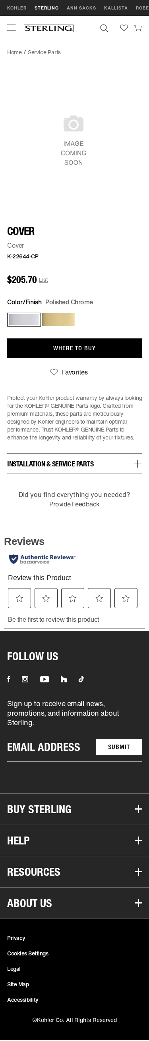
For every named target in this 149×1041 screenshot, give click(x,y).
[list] (74, 730)
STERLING (47, 8)
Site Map (18, 984)
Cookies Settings (27, 953)
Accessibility (23, 999)
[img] (49, 28)
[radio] (22, 320)
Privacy (16, 938)
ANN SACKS (81, 8)
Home (14, 52)
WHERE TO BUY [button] (74, 348)
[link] (138, 27)
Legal (14, 969)
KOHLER (17, 8)
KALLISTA (116, 8)
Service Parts (44, 52)
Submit (119, 747)
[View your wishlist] (124, 28)
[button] (11, 28)
